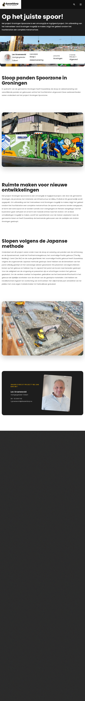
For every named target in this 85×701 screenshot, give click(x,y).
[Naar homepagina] (10, 4)
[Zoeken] (74, 4)
